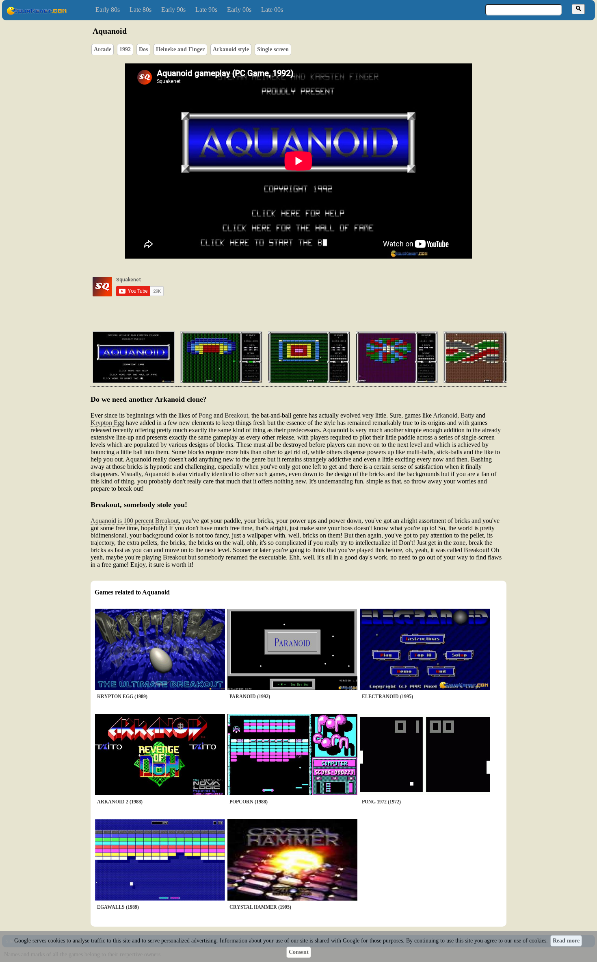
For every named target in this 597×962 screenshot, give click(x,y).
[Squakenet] (36, 13)
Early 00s (239, 9)
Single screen (273, 49)
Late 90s (206, 9)
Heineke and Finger (180, 49)
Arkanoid (445, 415)
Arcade (102, 49)
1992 (125, 49)
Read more (566, 941)
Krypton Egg (107, 422)
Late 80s (140, 9)
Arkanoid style (231, 49)
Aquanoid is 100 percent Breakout (135, 520)
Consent (299, 952)
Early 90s (173, 9)
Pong (205, 415)
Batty (467, 415)
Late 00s (272, 9)
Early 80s (107, 9)
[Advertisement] (321, 286)
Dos (143, 49)
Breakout (236, 415)
